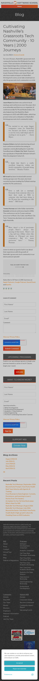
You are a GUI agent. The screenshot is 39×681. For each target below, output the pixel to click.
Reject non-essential (19, 669)
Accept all (19, 663)
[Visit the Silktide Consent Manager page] (32, 674)
